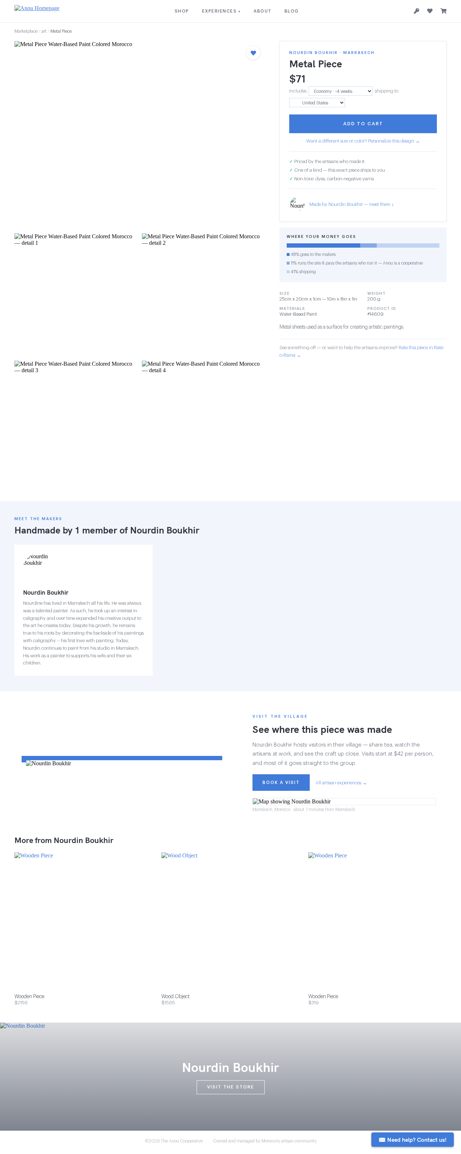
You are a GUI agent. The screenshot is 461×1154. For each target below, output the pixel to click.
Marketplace (25, 31)
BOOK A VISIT (281, 782)
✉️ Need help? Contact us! (413, 1139)
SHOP (182, 11)
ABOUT (263, 11)
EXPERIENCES (221, 11)
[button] (139, 135)
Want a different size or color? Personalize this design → (363, 141)
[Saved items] (430, 11)
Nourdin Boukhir (165, 530)
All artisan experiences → (341, 782)
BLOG (292, 11)
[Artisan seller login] (416, 11)
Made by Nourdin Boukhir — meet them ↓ (351, 204)
